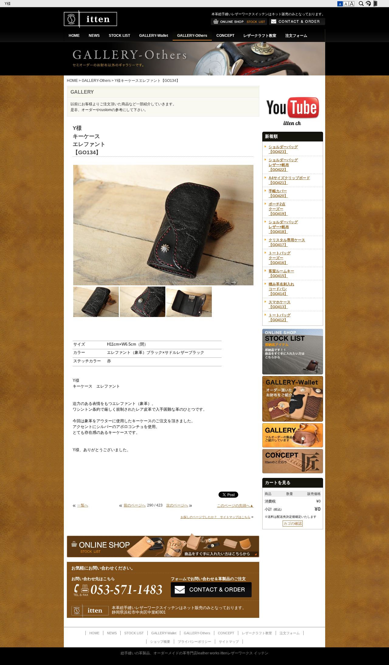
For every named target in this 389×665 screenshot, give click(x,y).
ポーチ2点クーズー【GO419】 (278, 209)
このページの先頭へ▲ (235, 505)
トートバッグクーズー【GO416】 (280, 258)
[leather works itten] (90, 26)
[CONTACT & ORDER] (297, 24)
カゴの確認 (293, 523)
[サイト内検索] (361, 3)
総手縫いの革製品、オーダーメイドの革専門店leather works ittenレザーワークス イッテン (194, 653)
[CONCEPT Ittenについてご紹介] (292, 472)
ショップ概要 (160, 641)
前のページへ (135, 505)
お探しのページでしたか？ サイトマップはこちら (215, 517)
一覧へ (82, 505)
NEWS (94, 35)
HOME (74, 35)
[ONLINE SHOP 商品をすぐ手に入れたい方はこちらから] (239, 24)
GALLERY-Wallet (153, 35)
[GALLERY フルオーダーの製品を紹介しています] (292, 446)
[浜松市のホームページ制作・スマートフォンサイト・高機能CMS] (368, 3)
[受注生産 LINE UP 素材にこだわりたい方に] (292, 420)
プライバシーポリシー (194, 641)
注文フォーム (296, 35)
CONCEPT (225, 35)
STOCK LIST (119, 35)
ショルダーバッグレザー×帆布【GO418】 (283, 227)
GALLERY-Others (192, 35)
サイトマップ (229, 641)
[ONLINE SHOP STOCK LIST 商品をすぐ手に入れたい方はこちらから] (292, 373)
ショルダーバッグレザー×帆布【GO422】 (283, 165)
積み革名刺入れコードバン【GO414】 (281, 289)
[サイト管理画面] (375, 3)
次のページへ (177, 505)
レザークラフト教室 (259, 35)
